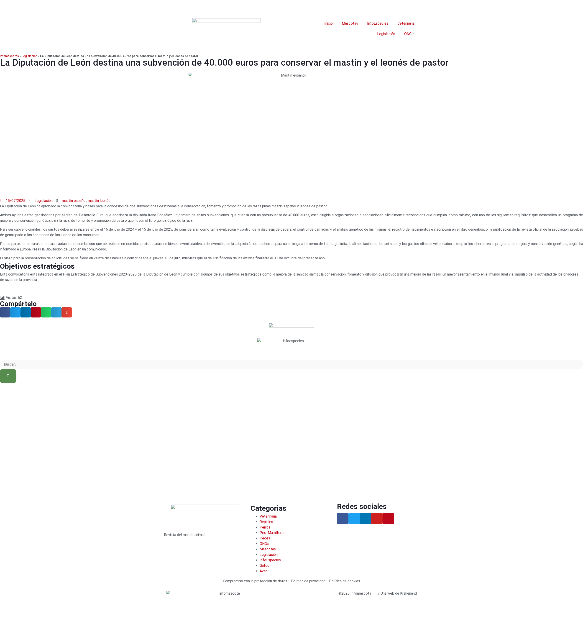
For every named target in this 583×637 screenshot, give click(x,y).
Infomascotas (9, 56)
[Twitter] (354, 518)
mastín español (74, 201)
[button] (5, 312)
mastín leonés (99, 201)
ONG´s (409, 34)
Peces (265, 538)
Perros (265, 527)
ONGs (264, 544)
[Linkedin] (365, 518)
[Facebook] (342, 518)
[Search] (8, 376)
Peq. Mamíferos (272, 533)
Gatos (264, 565)
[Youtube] (377, 518)
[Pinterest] (388, 518)
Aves (264, 571)
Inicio (328, 23)
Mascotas (350, 23)
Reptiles (266, 522)
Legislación (386, 34)
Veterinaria (405, 23)
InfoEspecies (377, 23)
